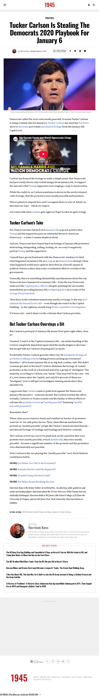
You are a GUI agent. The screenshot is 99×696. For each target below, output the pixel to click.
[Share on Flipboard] (80, 51)
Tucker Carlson (56, 123)
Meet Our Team (45, 677)
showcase (23, 127)
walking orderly (29, 358)
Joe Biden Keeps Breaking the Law (36, 482)
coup (49, 261)
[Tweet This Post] (75, 51)
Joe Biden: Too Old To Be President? (37, 463)
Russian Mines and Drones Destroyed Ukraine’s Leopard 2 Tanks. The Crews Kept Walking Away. (45, 568)
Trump (32, 186)
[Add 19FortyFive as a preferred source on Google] (59, 51)
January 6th (52, 230)
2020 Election (27, 512)
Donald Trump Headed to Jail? (34, 475)
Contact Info (56, 677)
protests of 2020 (31, 402)
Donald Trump (38, 512)
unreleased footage (51, 127)
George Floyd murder (21, 293)
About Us (36, 677)
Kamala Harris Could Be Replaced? (37, 469)
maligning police (57, 289)
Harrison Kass (25, 51)
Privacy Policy (65, 677)
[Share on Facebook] (70, 51)
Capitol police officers (36, 286)
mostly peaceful (53, 402)
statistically (57, 439)
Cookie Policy (87, 677)
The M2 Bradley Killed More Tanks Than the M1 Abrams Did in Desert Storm (37, 561)
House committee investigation (68, 307)
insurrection (65, 261)
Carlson (36, 212)
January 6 (55, 512)
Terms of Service (76, 677)
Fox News (83, 123)
